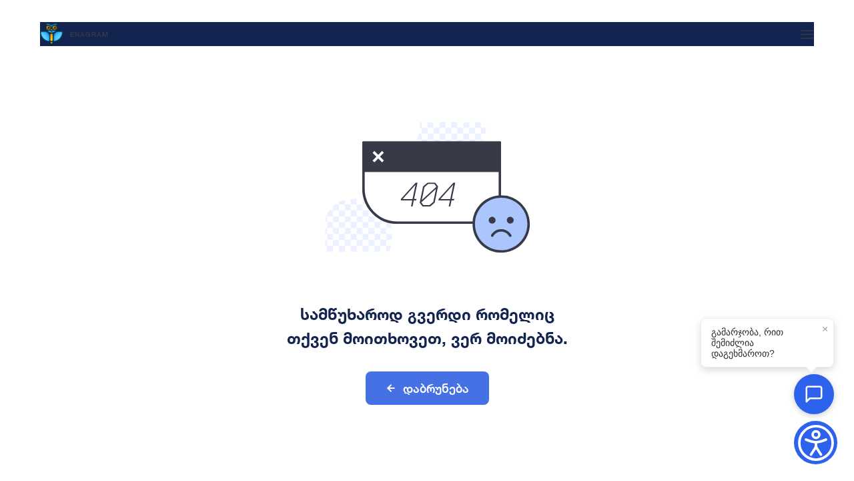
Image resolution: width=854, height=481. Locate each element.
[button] (814, 394)
